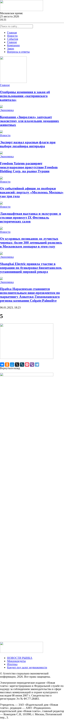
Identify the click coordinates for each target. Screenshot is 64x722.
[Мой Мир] (12, 364)
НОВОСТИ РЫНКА (19, 657)
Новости (12, 35)
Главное (12, 42)
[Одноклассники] (7, 364)
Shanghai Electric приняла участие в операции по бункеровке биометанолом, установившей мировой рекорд (31, 268)
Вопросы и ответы (18, 51)
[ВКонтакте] (2, 364)
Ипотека (12, 664)
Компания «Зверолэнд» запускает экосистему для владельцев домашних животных (29, 121)
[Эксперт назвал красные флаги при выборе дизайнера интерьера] (1, 132)
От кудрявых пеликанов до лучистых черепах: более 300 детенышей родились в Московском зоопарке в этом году (31, 242)
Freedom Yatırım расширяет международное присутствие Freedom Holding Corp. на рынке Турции (29, 167)
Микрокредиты (16, 661)
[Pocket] (27, 364)
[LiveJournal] (22, 364)
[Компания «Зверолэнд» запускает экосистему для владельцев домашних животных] (1, 106)
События (12, 38)
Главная (12, 32)
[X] (17, 364)
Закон (10, 48)
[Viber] (32, 364)
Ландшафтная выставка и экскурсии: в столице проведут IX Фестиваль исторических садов (30, 217)
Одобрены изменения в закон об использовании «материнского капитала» (25, 96)
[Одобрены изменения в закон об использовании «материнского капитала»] (13, 81)
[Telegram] (37, 364)
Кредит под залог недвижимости (27, 667)
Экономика (7, 110)
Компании (13, 45)
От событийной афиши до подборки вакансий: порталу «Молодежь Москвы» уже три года (31, 192)
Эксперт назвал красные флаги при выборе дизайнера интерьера (27, 144)
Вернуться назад (10, 368)
